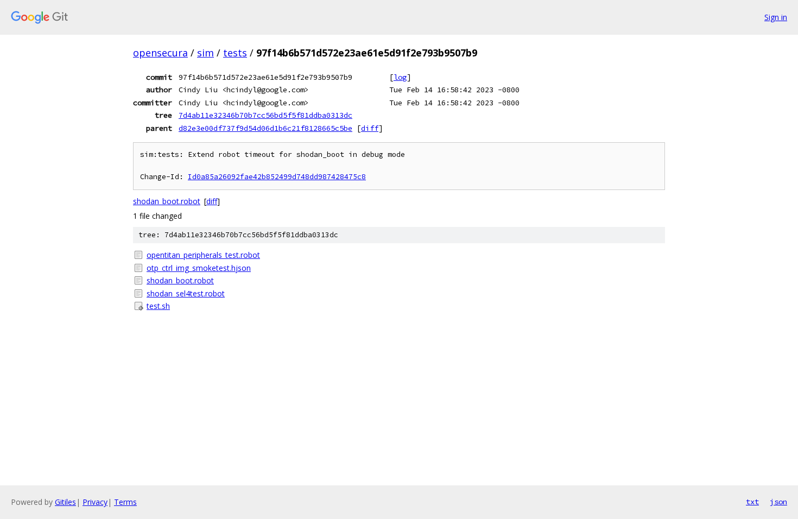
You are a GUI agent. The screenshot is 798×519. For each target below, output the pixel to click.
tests (235, 52)
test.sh (158, 306)
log (400, 77)
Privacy (95, 502)
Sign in (775, 17)
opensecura (160, 52)
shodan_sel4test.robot (186, 293)
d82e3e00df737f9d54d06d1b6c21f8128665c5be (265, 128)
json (778, 502)
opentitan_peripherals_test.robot (203, 255)
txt (752, 502)
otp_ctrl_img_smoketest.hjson (199, 268)
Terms (125, 502)
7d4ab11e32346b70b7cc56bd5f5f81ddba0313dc (265, 115)
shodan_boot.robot (166, 201)
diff (369, 128)
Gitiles (65, 502)
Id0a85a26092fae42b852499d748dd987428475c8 (277, 176)
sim (205, 52)
